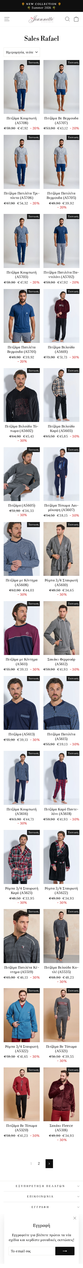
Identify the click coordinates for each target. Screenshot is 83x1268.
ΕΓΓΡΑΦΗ (40, 1207)
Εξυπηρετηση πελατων (40, 1186)
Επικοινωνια (40, 1196)
